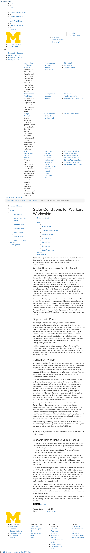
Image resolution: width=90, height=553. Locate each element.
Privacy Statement (78, 535)
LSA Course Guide (16, 25)
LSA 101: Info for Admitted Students (28, 65)
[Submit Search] (68, 34)
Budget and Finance (48, 152)
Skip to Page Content (12, 197)
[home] (21, 197)
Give (32, 535)
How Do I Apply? (36, 529)
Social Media (76, 526)
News (24, 200)
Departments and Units (18, 12)
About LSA (34, 526)
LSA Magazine (15, 245)
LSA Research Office (71, 151)
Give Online (14, 46)
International (48, 69)
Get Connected (49, 113)
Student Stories (69, 67)
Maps (32, 537)
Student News (19, 228)
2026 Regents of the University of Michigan (16, 552)
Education (67, 94)
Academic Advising (70, 96)
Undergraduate (49, 63)
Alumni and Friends (15, 57)
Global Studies (56, 544)
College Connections (28, 114)
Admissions (68, 65)
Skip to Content (5, 1)
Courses (54, 529)
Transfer (47, 67)
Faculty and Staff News (50, 230)
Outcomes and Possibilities (29, 95)
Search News (33, 200)
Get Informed (49, 118)
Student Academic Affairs (73, 160)
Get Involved (48, 116)
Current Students (14, 55)
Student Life (68, 63)
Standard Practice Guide (72, 158)
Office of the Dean (70, 153)
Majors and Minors (16, 16)
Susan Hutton (51, 511)
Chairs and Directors (48, 156)
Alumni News (18, 214)
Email (44, 504)
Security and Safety (71, 155)
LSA (11, 8)
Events (12, 242)
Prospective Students (15, 53)
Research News (19, 224)
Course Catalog (15, 44)
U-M (11, 3)
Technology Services (71, 162)
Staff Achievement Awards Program (28, 154)
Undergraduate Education (73, 164)
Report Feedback (78, 537)
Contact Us (75, 533)
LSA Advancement (49, 178)
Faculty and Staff (14, 59)
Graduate (47, 65)
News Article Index (20, 240)
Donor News (18, 232)
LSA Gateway (14, 30)
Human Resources (48, 174)
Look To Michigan (16, 21)
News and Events (13, 200)
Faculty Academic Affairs (50, 165)
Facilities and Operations (49, 161)
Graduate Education (47, 170)
